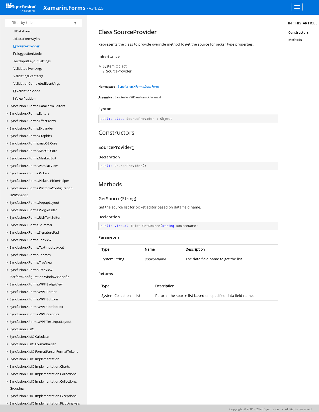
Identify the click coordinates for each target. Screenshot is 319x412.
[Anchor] (95, 132)
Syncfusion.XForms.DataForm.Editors (37, 106)
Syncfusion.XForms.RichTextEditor (35, 217)
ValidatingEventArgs (28, 76)
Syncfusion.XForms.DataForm (138, 86)
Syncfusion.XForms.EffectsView (33, 121)
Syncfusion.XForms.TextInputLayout (37, 247)
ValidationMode (28, 91)
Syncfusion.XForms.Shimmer (31, 225)
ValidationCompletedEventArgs (36, 83)
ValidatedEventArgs (27, 68)
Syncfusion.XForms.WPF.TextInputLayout (41, 321)
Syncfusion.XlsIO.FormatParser (33, 344)
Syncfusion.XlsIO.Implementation (34, 359)
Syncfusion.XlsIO (22, 329)
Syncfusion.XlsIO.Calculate (29, 336)
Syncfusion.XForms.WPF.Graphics (34, 314)
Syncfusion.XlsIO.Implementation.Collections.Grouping (43, 385)
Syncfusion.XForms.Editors (29, 113)
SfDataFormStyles (26, 38)
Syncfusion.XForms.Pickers (29, 173)
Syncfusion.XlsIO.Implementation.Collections (43, 374)
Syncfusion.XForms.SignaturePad (34, 232)
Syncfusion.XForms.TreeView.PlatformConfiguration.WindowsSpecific (39, 273)
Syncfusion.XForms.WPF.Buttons (34, 299)
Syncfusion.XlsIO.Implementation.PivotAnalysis (45, 403)
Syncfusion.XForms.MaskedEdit (33, 158)
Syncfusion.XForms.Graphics (31, 136)
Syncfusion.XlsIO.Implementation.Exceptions (43, 396)
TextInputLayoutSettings (32, 61)
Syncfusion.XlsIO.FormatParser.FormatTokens (44, 351)
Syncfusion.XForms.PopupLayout (34, 202)
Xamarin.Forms (64, 7)
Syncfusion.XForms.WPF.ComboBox (36, 306)
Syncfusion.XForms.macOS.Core (33, 143)
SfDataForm (22, 31)
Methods (295, 39)
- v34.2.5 (95, 8)
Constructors (298, 32)
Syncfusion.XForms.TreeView (31, 262)
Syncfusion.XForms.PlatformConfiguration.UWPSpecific (41, 191)
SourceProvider (27, 46)
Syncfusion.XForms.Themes (30, 255)
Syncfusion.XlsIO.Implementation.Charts (40, 366)
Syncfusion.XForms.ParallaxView (34, 165)
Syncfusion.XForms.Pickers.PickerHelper (39, 180)
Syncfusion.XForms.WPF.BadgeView (36, 284)
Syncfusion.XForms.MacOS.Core (33, 150)
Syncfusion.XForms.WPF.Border (33, 291)
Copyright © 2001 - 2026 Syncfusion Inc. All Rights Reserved (270, 409)
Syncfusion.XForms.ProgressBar (33, 210)
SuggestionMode (29, 53)
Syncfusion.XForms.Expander (31, 128)
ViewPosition (26, 98)
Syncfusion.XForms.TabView (30, 240)
